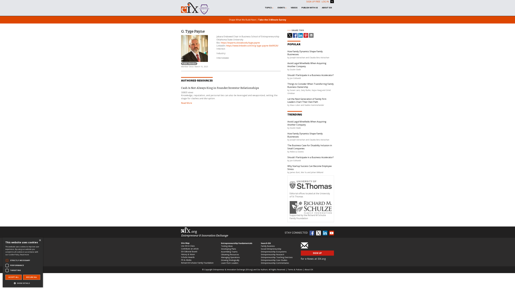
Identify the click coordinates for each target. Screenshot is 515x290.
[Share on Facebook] (295, 35)
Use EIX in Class (188, 246)
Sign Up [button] (317, 253)
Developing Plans (228, 249)
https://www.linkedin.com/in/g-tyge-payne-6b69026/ (252, 45)
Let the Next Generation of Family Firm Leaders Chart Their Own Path (306, 100)
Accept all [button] (13, 277)
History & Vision (188, 254)
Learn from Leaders (229, 263)
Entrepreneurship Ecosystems (274, 251)
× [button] (40, 240)
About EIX (327, 7)
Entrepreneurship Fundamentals (236, 243)
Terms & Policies (295, 269)
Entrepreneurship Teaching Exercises (277, 257)
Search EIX (266, 243)
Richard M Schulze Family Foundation (197, 263)
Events (281, 7)
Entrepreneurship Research (272, 254)
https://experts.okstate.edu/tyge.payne (240, 42)
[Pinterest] (306, 35)
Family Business (268, 246)
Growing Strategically (230, 260)
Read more (24, 254)
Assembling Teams (229, 251)
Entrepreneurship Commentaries (275, 263)
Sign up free (313, 1)
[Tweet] (289, 35)
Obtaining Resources (230, 254)
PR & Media (186, 260)
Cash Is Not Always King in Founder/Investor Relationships (220, 88)
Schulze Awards (188, 257)
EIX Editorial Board (189, 251)
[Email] (311, 35)
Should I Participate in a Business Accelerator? (310, 75)
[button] (22, 283)
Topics (268, 7)
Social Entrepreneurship (271, 249)
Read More (186, 103)
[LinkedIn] (300, 35)
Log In (325, 1)
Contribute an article (190, 248)
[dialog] (23, 262)
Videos (294, 7)
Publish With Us (309, 7)
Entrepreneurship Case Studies (274, 260)
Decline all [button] (31, 277)
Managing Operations (230, 257)
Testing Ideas (227, 246)
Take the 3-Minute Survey (272, 19)
